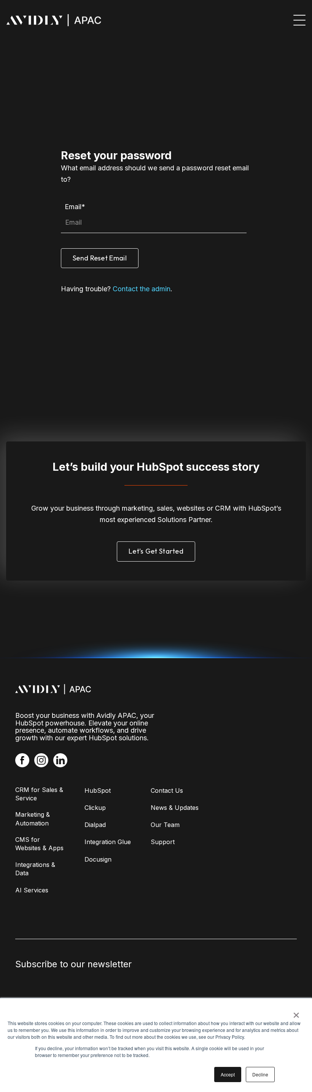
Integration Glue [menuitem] (107, 842)
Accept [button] (228, 1074)
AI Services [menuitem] (31, 890)
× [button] (296, 1012)
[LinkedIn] (60, 760)
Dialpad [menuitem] (95, 825)
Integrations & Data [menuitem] (35, 869)
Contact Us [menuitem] (167, 790)
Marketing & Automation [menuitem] (32, 819)
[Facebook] (22, 760)
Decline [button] (260, 1074)
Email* (75, 207)
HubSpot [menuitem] (97, 790)
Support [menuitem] (163, 842)
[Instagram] (41, 760)
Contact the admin (141, 289)
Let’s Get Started (156, 551)
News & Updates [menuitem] (175, 807)
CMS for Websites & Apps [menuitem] (39, 844)
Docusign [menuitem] (97, 859)
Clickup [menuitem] (95, 807)
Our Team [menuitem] (165, 825)
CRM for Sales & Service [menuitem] (39, 794)
